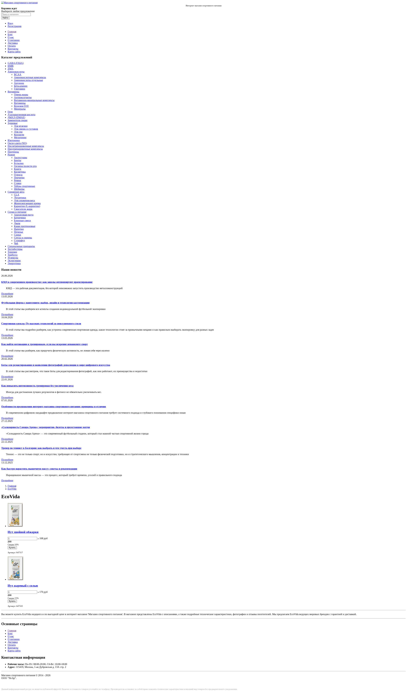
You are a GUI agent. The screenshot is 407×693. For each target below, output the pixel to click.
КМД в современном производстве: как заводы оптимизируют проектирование (47, 282)
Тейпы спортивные (24, 186)
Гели (10, 111)
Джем (17, 223)
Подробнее (7, 293)
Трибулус (13, 254)
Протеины (13, 151)
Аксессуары (20, 157)
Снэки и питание (17, 212)
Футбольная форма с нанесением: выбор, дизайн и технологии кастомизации (45, 302)
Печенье (18, 232)
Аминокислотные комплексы (30, 77)
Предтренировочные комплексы (25, 149)
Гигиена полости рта (25, 166)
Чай (16, 243)
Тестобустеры (15, 249)
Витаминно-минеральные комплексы (34, 100)
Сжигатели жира (23, 209)
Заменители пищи (17, 120)
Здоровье (12, 123)
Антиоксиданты (23, 97)
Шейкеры (19, 189)
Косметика (20, 171)
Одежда (18, 174)
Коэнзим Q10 (21, 106)
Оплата (12, 46)
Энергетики (14, 263)
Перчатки (19, 177)
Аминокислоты (16, 71)
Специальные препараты (21, 246)
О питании (14, 40)
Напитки (19, 229)
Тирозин (12, 252)
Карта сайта (14, 51)
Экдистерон (14, 260)
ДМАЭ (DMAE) (16, 117)
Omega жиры (21, 94)
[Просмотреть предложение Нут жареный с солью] (15, 579)
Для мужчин (21, 126)
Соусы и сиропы (23, 237)
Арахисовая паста (23, 214)
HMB (11, 66)
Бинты (17, 160)
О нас (11, 37)
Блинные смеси (22, 220)
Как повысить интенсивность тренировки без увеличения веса (37, 385)
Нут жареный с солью (23, 585)
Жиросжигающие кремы (27, 203)
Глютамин (19, 88)
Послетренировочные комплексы (26, 146)
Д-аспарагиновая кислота (21, 114)
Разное (11, 154)
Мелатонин (20, 137)
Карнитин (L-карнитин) (27, 206)
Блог (10, 34)
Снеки (17, 234)
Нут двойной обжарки (23, 532)
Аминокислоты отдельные (28, 80)
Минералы (20, 108)
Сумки (17, 183)
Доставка (13, 43)
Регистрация (14, 26)
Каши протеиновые (24, 226)
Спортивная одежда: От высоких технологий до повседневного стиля (41, 323)
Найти (5, 18)
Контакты (13, 48)
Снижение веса (16, 192)
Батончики (20, 217)
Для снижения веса (24, 200)
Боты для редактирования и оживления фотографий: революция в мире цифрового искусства (55, 365)
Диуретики (20, 197)
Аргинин (19, 83)
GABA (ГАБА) (16, 63)
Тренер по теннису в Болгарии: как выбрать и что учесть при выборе (41, 448)
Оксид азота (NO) (17, 143)
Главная (12, 31)
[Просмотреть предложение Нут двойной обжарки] (15, 526)
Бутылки (19, 163)
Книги (17, 169)
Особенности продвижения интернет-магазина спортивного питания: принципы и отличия (53, 406)
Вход (10, 23)
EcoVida (12, 488)
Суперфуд (19, 240)
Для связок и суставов (26, 129)
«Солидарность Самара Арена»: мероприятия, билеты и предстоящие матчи (45, 427)
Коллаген (19, 134)
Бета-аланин (20, 86)
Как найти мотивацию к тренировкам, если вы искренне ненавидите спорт (44, 344)
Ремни (17, 180)
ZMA (10, 68)
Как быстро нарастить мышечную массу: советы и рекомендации (39, 468)
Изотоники (14, 140)
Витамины (13, 91)
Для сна (18, 131)
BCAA (17, 74)
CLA (16, 194)
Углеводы (13, 257)
